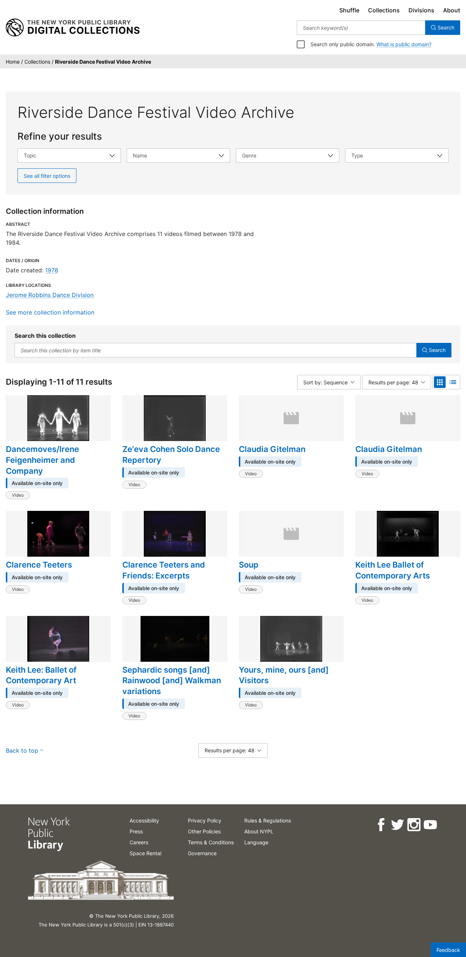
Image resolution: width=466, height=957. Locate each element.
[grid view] (440, 382)
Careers (139, 842)
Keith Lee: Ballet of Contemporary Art (41, 675)
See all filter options (47, 176)
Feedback (448, 950)
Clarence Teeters (39, 564)
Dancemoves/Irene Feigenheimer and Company (42, 459)
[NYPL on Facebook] (381, 825)
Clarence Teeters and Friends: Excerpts (163, 570)
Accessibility (144, 820)
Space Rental (145, 853)
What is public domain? (403, 44)
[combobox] (361, 27)
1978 (51, 270)
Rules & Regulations (267, 820)
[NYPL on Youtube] (430, 825)
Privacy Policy (204, 820)
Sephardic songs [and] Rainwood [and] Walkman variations (171, 680)
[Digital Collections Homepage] (72, 28)
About (451, 10)
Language (256, 842)
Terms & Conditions (211, 842)
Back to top (22, 750)
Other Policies (204, 831)
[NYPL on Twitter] (397, 825)
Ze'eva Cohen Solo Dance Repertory (171, 454)
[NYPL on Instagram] (413, 825)
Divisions (421, 10)
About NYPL (258, 831)
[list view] (453, 382)
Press (136, 831)
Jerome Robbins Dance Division (50, 295)
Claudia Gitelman (272, 449)
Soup (248, 564)
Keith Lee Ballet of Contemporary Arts (392, 570)
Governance (202, 853)
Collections (384, 10)
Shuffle (349, 10)
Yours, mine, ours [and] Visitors (284, 675)
